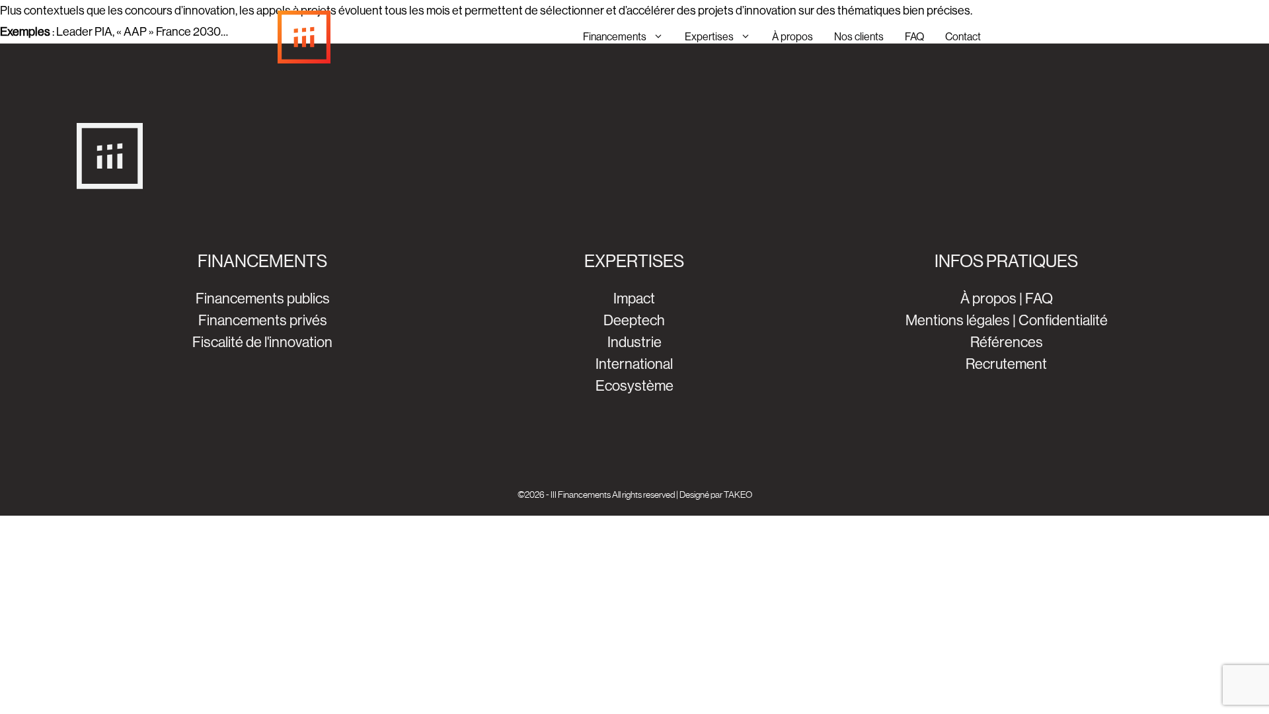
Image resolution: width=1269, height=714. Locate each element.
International (634, 364)
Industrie (634, 342)
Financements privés (262, 320)
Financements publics (263, 298)
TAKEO (738, 494)
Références (1006, 342)
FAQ (914, 36)
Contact (963, 36)
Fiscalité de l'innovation (262, 342)
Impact (634, 298)
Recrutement (1006, 364)
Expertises (709, 36)
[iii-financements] (304, 37)
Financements (614, 36)
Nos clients (859, 36)
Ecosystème (634, 385)
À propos (792, 36)
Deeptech (634, 320)
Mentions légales (957, 320)
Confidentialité (1063, 320)
